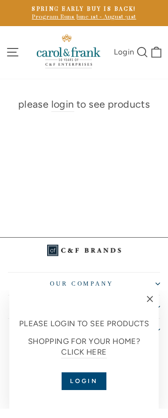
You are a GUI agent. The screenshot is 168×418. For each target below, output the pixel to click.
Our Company (82, 283)
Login (124, 51)
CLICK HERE (83, 351)
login (62, 104)
